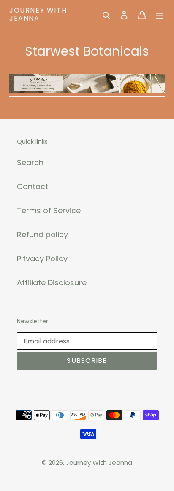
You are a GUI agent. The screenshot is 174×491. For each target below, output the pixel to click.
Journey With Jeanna (38, 14)
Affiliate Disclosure (52, 282)
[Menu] (160, 14)
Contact (32, 186)
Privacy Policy (42, 258)
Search (30, 162)
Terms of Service (49, 210)
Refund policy (42, 234)
